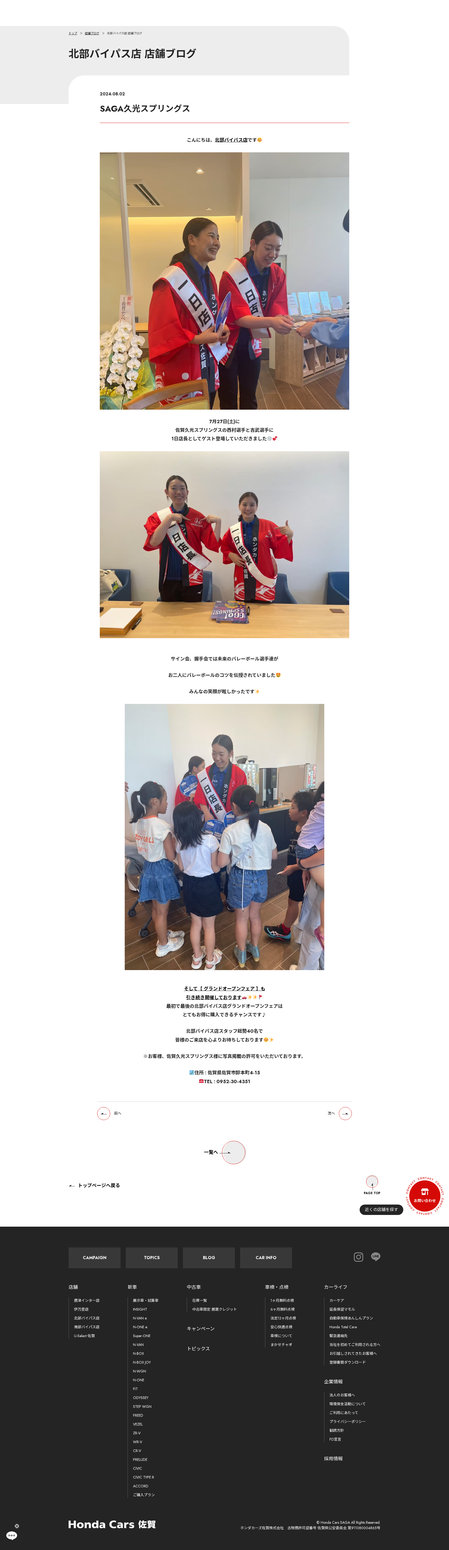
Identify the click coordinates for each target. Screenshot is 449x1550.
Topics (152, 1258)
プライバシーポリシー (347, 1421)
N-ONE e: (140, 1327)
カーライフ (335, 1287)
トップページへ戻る (99, 1185)
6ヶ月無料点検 (282, 1309)
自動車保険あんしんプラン (351, 1318)
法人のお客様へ (342, 1395)
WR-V (137, 1441)
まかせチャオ (281, 1344)
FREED (138, 1415)
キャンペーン (201, 1328)
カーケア (336, 1300)
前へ (117, 1113)
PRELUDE (140, 1459)
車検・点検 (276, 1287)
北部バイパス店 (231, 140)
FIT (135, 1388)
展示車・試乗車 (146, 1300)
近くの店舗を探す (381, 1210)
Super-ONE (141, 1335)
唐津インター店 (87, 1300)
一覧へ (211, 1152)
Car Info (266, 1258)
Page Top (372, 1193)
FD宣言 (335, 1439)
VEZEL (138, 1424)
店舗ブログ (92, 33)
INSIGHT (140, 1309)
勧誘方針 (336, 1430)
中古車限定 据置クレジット (214, 1309)
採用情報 (333, 1458)
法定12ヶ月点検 (283, 1318)
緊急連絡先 (338, 1335)
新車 (132, 1287)
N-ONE (138, 1380)
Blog (209, 1258)
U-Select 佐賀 (84, 1335)
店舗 (73, 1287)
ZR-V (137, 1433)
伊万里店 (81, 1309)
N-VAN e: (140, 1318)
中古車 (194, 1287)
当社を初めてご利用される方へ (354, 1344)
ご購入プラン (144, 1494)
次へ (331, 1113)
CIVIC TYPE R (143, 1477)
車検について (281, 1335)
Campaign (95, 1258)
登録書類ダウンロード (347, 1362)
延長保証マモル (342, 1309)
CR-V (137, 1450)
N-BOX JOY (142, 1362)
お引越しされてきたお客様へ (353, 1353)
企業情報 (333, 1381)
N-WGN (139, 1371)
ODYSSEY (140, 1397)
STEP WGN (142, 1406)
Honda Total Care (343, 1327)
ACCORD (140, 1486)
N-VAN (138, 1344)
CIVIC (137, 1468)
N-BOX (138, 1353)
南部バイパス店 (87, 1327)
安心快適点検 (281, 1327)
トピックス (198, 1348)
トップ (73, 33)
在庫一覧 (199, 1300)
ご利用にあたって (343, 1412)
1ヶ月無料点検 (282, 1300)
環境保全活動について (347, 1404)
